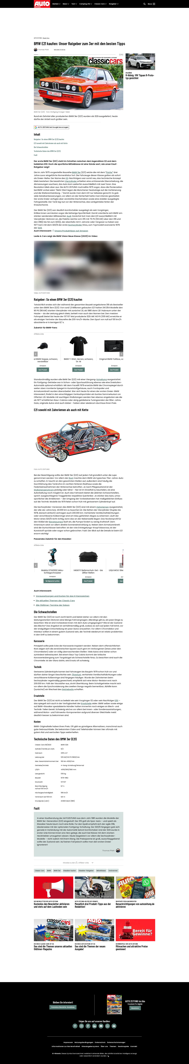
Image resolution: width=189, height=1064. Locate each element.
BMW (49, 871)
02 (67, 178)
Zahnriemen (102, 507)
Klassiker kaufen (69, 871)
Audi (69, 216)
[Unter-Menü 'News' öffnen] (68, 4)
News (65, 4)
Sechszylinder (75, 225)
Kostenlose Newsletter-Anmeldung (62, 1007)
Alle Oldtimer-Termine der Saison (52, 605)
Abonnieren (135, 1008)
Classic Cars (99, 4)
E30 (116, 700)
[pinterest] (75, 1026)
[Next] (120, 83)
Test (73, 4)
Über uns (104, 1046)
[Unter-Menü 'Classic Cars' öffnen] (106, 4)
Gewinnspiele (123, 1046)
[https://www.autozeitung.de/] (42, 4)
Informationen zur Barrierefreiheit (66, 1046)
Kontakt (134, 1046)
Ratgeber (113, 4)
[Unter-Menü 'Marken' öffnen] (59, 4)
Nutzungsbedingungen (84, 1042)
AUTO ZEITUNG (38, 38)
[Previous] (37, 83)
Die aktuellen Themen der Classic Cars (55, 600)
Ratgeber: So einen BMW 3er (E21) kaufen (49, 139)
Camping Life (84, 4)
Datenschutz (100, 1042)
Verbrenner (113, 871)
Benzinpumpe (56, 521)
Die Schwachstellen (41, 147)
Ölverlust (76, 674)
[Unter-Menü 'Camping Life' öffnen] (91, 4)
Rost (71, 478)
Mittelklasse (101, 871)
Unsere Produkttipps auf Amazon (71, 230)
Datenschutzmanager (116, 1042)
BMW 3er (76, 172)
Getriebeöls (68, 689)
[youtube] (101, 1026)
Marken (55, 4)
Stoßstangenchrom (44, 489)
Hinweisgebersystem (90, 1046)
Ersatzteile (86, 703)
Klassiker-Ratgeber (86, 871)
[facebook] (88, 1026)
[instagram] (81, 1026)
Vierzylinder (71, 181)
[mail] (114, 1026)
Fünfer (109, 172)
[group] (78, 88)
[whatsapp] (107, 1026)
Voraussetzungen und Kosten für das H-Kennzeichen (62, 596)
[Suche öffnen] (144, 4)
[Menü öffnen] (154, 4)
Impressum (68, 1042)
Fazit (35, 155)
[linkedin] (94, 1026)
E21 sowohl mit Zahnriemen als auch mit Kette (51, 143)
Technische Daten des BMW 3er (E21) (47, 151)
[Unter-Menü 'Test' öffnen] (76, 4)
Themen (113, 1046)
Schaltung (101, 379)
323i (40, 227)
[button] (78, 144)
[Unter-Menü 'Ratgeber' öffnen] (118, 4)
